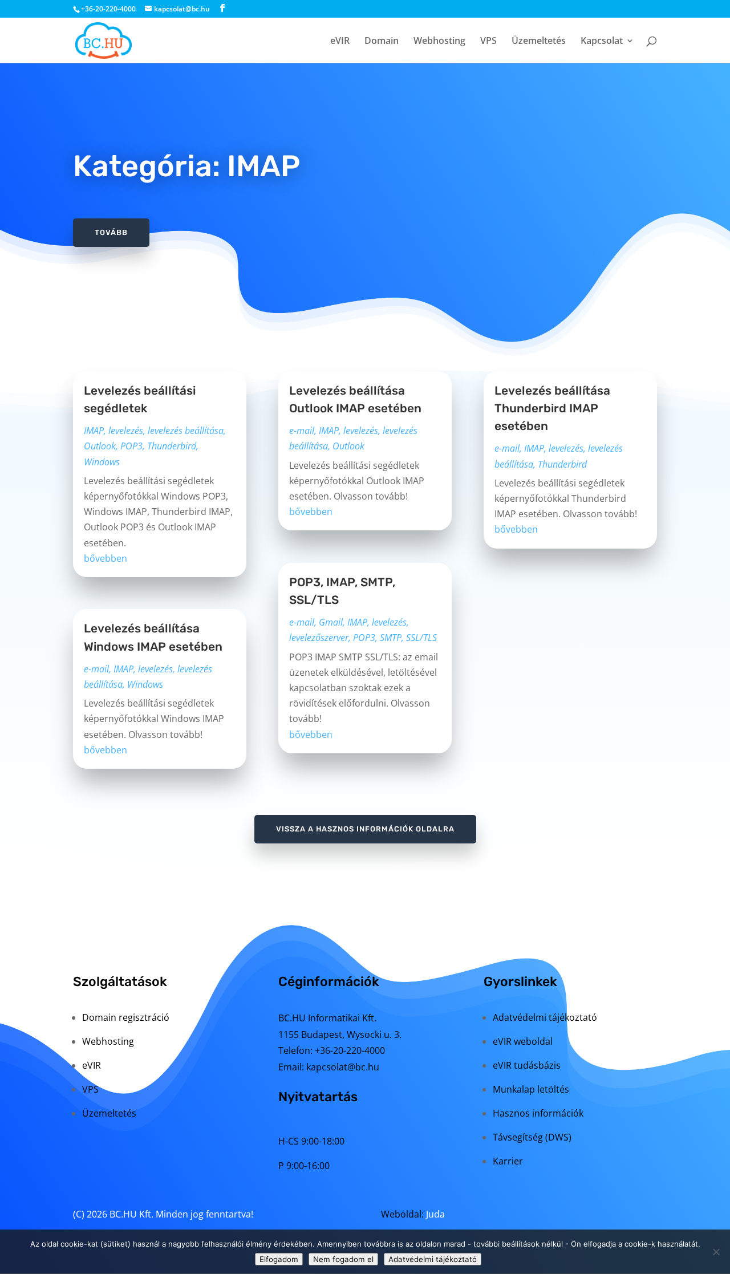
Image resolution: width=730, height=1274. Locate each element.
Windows (102, 462)
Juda (435, 1214)
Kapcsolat (602, 41)
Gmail (331, 622)
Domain (381, 41)
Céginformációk (328, 981)
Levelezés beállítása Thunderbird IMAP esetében (552, 408)
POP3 (131, 446)
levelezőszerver (318, 637)
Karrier (508, 1161)
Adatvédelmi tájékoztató (545, 1017)
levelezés (125, 430)
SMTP (391, 637)
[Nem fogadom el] (715, 1251)
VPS (488, 41)
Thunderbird (171, 446)
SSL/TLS (421, 637)
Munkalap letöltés (531, 1089)
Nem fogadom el (343, 1259)
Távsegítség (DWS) (532, 1137)
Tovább (111, 232)
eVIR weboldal (523, 1041)
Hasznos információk (538, 1113)
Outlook (100, 446)
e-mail (96, 669)
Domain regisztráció (125, 1017)
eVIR (340, 41)
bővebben (105, 558)
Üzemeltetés (539, 41)
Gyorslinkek (520, 981)
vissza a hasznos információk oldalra (365, 829)
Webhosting (439, 41)
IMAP (94, 430)
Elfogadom (278, 1259)
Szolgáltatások (120, 981)
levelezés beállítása (186, 430)
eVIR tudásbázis (527, 1065)
